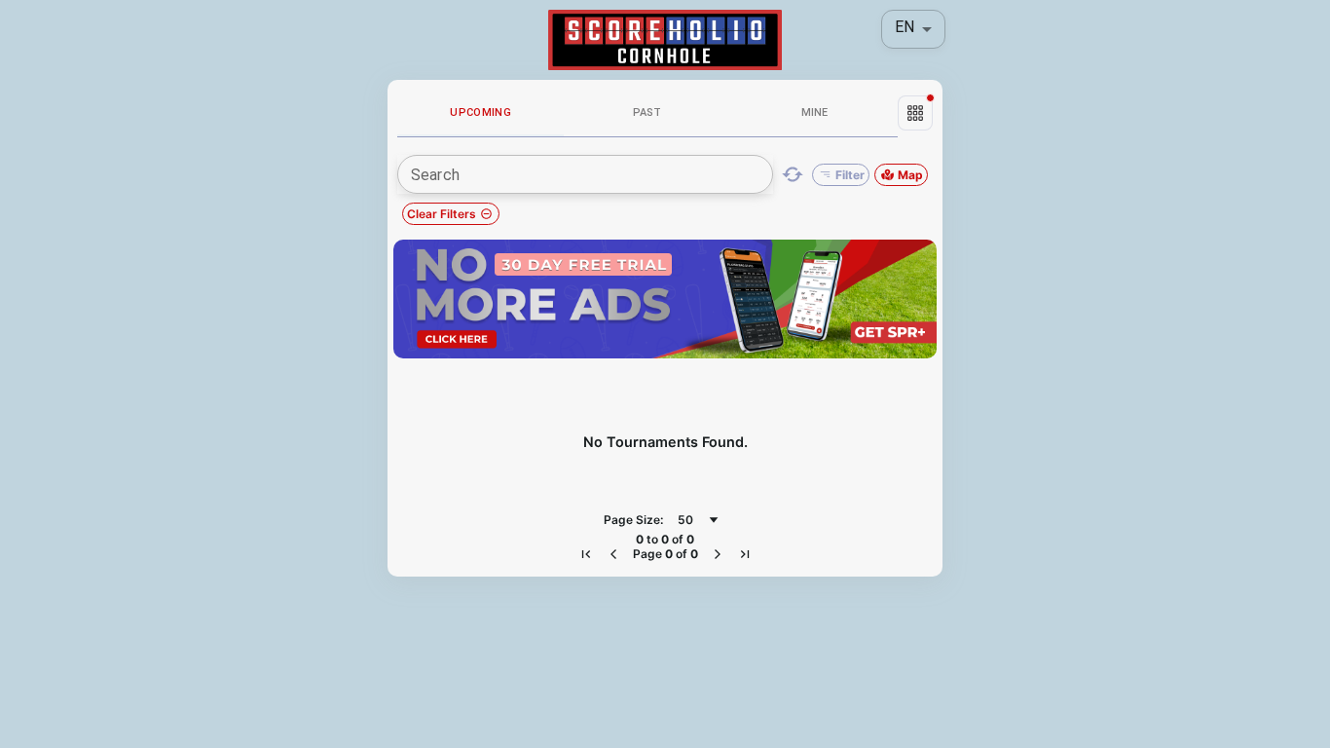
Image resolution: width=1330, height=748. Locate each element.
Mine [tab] (814, 112)
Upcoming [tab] (480, 112)
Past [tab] (647, 112)
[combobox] (698, 520)
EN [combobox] (904, 27)
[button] (915, 113)
